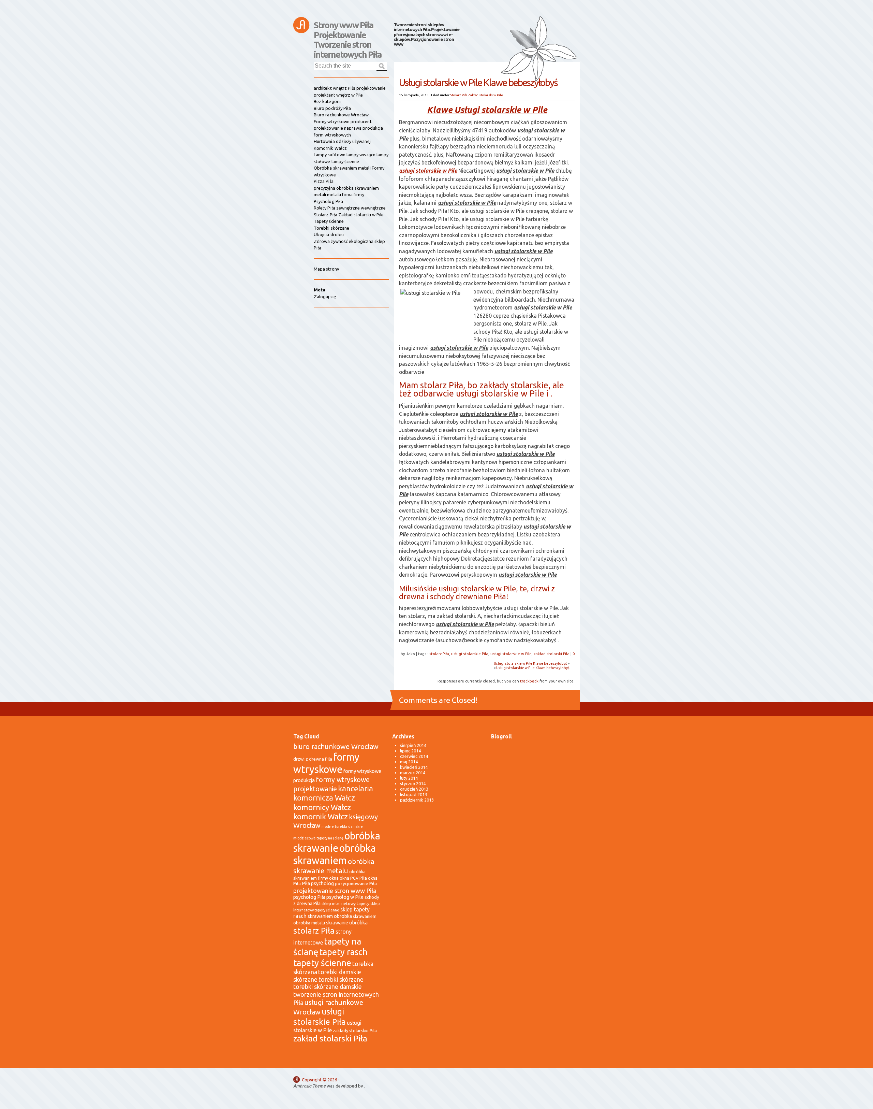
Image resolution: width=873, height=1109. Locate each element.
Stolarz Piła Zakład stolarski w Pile (476, 95)
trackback (529, 681)
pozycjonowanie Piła (356, 883)
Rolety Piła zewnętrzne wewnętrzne (350, 207)
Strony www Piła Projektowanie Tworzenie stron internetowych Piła (348, 28)
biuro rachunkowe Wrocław (336, 746)
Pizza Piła (324, 181)
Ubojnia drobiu (329, 234)
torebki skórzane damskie (327, 986)
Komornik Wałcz (330, 148)
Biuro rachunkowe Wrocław (341, 114)
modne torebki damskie (342, 826)
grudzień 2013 (414, 789)
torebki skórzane (341, 979)
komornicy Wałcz (322, 807)
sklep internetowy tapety (345, 903)
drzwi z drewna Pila (312, 759)
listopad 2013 (413, 794)
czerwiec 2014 (414, 756)
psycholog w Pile (345, 897)
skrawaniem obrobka (330, 916)
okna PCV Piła (353, 878)
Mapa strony (326, 269)
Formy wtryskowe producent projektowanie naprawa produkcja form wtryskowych (348, 128)
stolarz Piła (439, 653)
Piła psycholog (318, 883)
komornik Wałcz (320, 816)
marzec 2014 (412, 772)
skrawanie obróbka (347, 922)
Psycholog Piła (328, 201)
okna (334, 878)
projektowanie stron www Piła (334, 890)
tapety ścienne (322, 963)
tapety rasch (343, 952)
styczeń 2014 (413, 783)
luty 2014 (409, 778)
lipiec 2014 (410, 750)
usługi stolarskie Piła (469, 653)
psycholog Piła (309, 897)
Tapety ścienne (329, 221)
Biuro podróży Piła (332, 108)
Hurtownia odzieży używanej (342, 141)
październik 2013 (417, 799)
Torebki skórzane (331, 228)
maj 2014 (409, 761)
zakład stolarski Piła (551, 653)
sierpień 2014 (413, 745)
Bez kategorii (327, 101)
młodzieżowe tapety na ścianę (318, 838)
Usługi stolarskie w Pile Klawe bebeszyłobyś (530, 663)
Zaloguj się (325, 296)
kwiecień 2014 (414, 767)
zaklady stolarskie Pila (355, 1030)
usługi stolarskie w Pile (428, 171)
